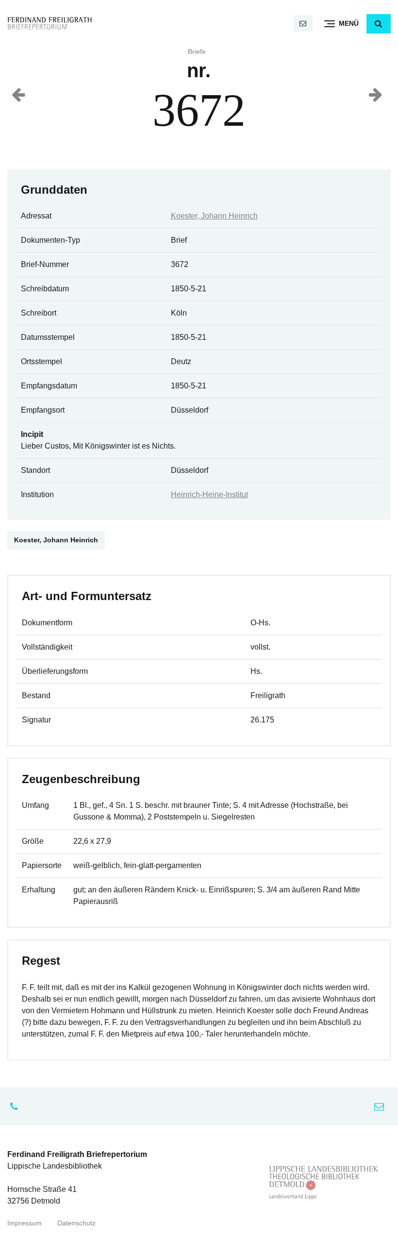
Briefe (197, 51)
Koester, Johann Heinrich (214, 216)
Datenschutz (76, 1223)
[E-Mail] (303, 24)
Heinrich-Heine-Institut (209, 494)
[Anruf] (16, 1106)
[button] (378, 23)
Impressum (24, 1223)
